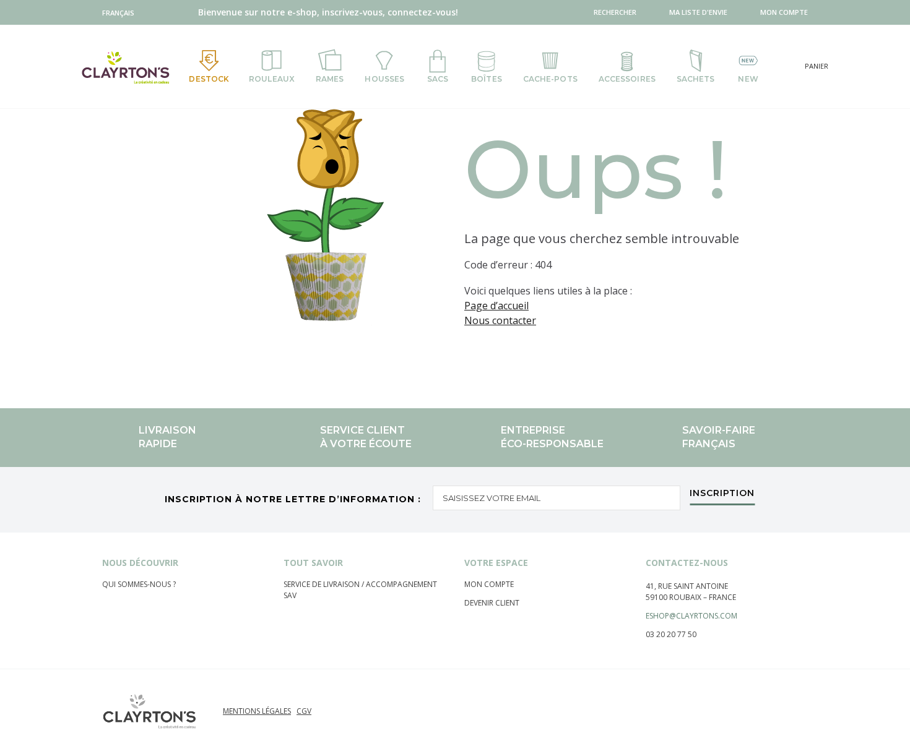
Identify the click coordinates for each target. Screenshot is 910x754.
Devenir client (491, 603)
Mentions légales (257, 711)
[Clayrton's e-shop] (126, 67)
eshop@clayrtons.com (691, 615)
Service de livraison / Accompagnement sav (360, 590)
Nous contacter (500, 320)
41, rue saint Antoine (687, 586)
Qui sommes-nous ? (139, 584)
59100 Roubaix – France (691, 597)
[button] (121, 13)
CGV (304, 711)
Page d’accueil (496, 305)
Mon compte (489, 584)
